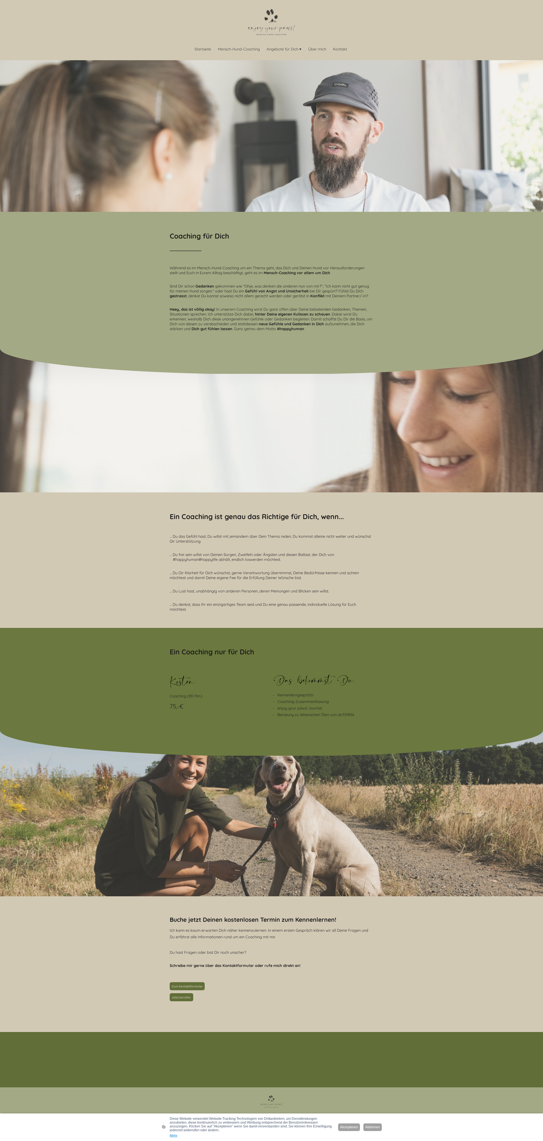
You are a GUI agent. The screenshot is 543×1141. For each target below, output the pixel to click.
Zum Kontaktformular (187, 986)
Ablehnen (372, 1127)
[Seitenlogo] (271, 22)
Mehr (173, 1135)
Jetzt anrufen (181, 997)
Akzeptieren (349, 1127)
